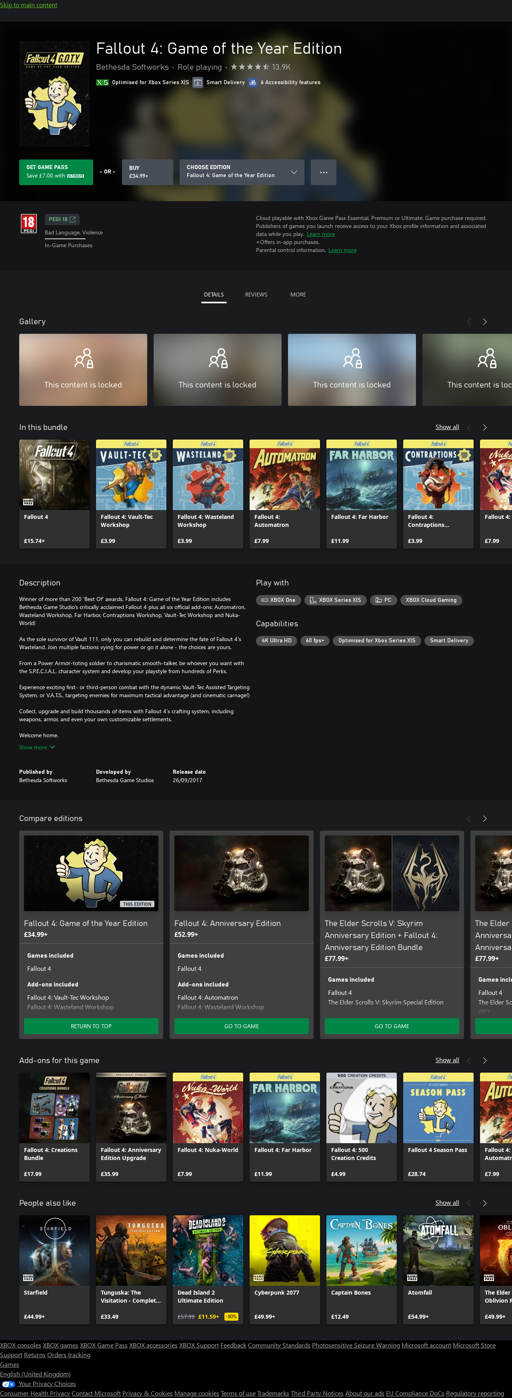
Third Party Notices (317, 1393)
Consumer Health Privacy (35, 1393)
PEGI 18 (58, 219)
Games (9, 1364)
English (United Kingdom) (35, 1374)
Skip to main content (28, 4)
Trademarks (273, 1393)
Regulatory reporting (475, 1393)
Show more (33, 747)
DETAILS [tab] (214, 294)
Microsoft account (426, 1345)
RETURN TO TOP (91, 1026)
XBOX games (60, 1345)
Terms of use (238, 1393)
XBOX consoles (20, 1345)
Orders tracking (68, 1354)
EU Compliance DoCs (415, 1393)
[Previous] (469, 321)
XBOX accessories (153, 1345)
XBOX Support (199, 1345)
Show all (447, 426)
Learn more (321, 234)
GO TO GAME (241, 1026)
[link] (54, 494)
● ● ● (324, 172)
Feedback (233, 1345)
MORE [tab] (298, 294)
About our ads (364, 1393)
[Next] (485, 321)
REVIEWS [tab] (256, 294)
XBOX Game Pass (104, 1345)
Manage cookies (196, 1393)
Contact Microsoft (96, 1393)
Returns (35, 1354)
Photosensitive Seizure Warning (356, 1345)
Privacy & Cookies (147, 1393)
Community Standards (279, 1345)
